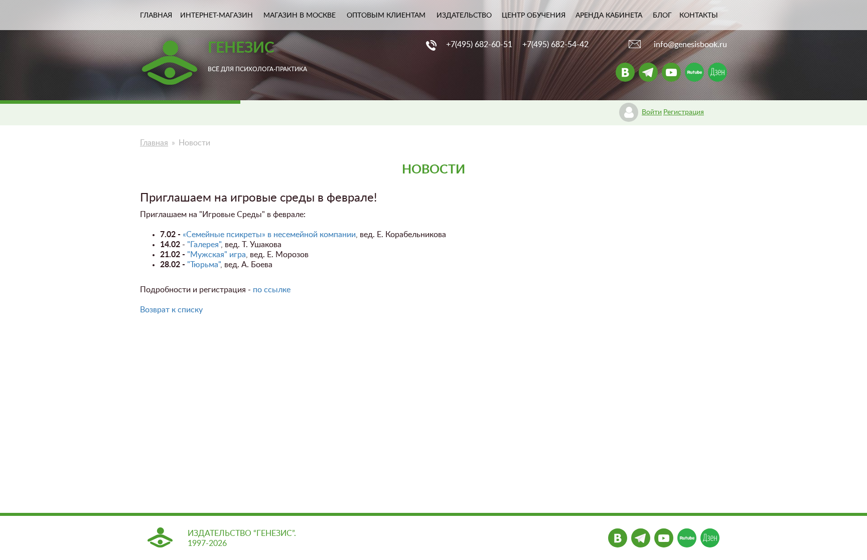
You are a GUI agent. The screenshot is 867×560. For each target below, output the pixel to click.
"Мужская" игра (216, 255)
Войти (652, 112)
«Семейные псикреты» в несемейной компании (269, 235)
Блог (662, 15)
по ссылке (272, 290)
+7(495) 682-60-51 (479, 45)
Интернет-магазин (216, 15)
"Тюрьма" (203, 265)
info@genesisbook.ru (690, 45)
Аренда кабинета (608, 15)
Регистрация (683, 112)
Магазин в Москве (299, 15)
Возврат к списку (171, 310)
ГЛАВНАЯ (156, 15)
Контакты (698, 15)
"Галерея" (204, 245)
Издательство (464, 15)
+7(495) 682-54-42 (555, 45)
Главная (154, 143)
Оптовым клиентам (386, 15)
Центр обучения (533, 15)
